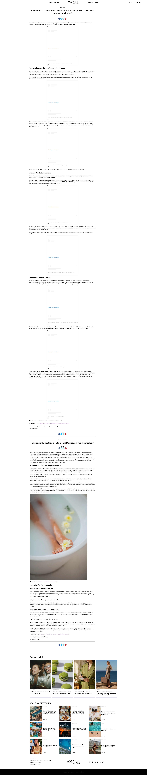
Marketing (33, 758)
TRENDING (33, 689)
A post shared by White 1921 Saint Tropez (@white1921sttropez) (60, 117)
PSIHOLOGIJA (77, 689)
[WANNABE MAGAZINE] (73, 763)
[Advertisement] (104, 15)
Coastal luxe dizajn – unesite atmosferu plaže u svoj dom (54, 423)
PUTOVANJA (62, 7)
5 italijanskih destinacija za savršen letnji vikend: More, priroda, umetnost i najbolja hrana (78, 713)
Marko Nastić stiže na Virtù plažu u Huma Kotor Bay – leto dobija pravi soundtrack (79, 729)
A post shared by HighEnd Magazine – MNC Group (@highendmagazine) (61, 272)
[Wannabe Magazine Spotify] (137, 2)
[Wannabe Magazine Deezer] (139, 2)
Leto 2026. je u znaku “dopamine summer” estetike (50, 746)
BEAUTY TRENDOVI (57, 689)
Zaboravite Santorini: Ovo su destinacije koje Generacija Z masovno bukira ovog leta (49, 729)
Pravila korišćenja (35, 764)
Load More (73, 650)
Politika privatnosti (35, 762)
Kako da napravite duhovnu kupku (48, 581)
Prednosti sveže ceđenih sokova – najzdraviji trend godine (54, 634)
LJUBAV (98, 689)
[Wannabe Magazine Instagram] (129, 2)
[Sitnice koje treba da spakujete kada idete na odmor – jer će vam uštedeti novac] (95, 713)
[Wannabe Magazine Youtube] (134, 2)
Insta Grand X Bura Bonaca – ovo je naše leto (108, 729)
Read (50, 2)
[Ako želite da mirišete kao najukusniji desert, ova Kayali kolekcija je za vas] (62, 674)
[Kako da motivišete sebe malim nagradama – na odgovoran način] (84, 674)
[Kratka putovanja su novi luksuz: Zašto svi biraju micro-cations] (95, 746)
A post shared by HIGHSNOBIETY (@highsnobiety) (57, 165)
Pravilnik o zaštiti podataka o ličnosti (40, 760)
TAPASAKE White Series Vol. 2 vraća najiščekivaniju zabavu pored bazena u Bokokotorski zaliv (49, 713)
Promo (102, 723)
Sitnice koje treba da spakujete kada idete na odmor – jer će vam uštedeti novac (108, 713)
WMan (96, 2)
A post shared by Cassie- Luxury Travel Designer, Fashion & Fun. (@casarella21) (63, 322)
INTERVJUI (56, 2)
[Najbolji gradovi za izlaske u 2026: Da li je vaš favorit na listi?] (40, 674)
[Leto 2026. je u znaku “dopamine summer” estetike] (36, 746)
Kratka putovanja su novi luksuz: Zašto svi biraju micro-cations (108, 746)
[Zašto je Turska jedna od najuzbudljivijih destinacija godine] (65, 746)
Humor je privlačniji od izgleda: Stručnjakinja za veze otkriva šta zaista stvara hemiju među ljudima (106, 693)
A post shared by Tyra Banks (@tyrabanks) (56, 416)
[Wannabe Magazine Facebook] (132, 2)
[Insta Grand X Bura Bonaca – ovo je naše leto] (95, 729)
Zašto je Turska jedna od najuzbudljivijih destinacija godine (78, 746)
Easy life (90, 2)
